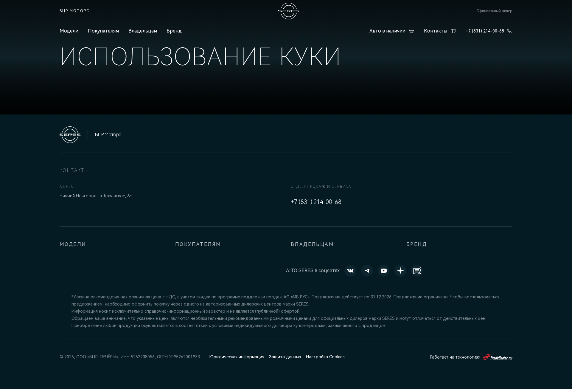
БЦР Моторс (74, 11)
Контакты (435, 31)
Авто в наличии (387, 31)
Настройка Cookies (325, 356)
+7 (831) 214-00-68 (485, 31)
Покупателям (103, 31)
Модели (73, 244)
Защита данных (285, 356)
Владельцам (142, 31)
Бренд (174, 31)
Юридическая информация (236, 356)
